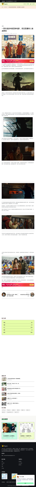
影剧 (4, 332)
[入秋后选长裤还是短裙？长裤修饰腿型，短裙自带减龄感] (4, 379)
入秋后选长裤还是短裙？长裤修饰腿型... (14, 378)
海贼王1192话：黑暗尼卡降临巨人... (13, 403)
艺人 (4, 327)
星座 (2, 461)
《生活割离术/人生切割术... (9, 436)
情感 (4, 322)
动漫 (2, 464)
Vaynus (17, 485)
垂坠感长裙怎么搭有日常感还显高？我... (14, 388)
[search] (32, 4)
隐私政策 (20, 464)
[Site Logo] (5, 4)
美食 (2, 466)
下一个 (27, 293)
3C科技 (3, 468)
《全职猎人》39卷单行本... (26, 436)
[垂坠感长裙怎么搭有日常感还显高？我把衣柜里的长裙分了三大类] (4, 389)
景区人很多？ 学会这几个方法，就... (13, 383)
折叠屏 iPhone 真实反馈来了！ (12, 398)
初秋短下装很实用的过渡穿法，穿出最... (14, 393)
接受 (25, 483)
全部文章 (5, 7)
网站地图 (20, 461)
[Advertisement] (18, 18)
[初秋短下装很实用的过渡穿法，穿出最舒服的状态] (4, 394)
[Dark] (30, 4)
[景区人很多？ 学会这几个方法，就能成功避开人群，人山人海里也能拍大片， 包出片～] (4, 384)
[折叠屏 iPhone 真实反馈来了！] (4, 399)
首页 (2, 7)
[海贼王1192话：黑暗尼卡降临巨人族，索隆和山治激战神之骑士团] (4, 404)
